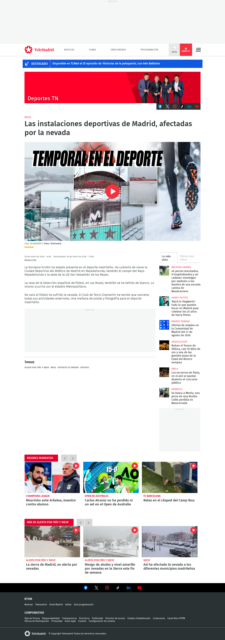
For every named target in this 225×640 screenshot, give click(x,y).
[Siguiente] (73, 458)
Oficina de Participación (36, 621)
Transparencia (69, 618)
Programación (149, 49)
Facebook (160, 106)
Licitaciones (159, 618)
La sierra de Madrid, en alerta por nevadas (51, 566)
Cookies (82, 621)
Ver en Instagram (107, 588)
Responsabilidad (51, 618)
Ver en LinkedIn (129, 588)
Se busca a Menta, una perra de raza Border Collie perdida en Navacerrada (164, 392)
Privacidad (56, 621)
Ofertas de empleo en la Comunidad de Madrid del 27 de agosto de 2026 (164, 325)
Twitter (167, 106)
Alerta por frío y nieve (36, 368)
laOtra (68, 604)
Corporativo (34, 612)
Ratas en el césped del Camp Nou (169, 477)
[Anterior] (65, 458)
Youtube (197, 106)
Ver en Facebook (86, 588)
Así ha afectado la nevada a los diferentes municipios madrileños (169, 541)
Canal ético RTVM (176, 618)
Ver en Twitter (96, 588)
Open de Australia (96, 496)
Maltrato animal (181, 267)
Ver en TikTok (118, 588)
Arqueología (179, 341)
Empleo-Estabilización (139, 618)
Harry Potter (179, 297)
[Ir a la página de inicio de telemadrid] (39, 50)
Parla (174, 369)
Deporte (84, 368)
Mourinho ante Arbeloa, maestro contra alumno (52, 477)
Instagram (174, 106)
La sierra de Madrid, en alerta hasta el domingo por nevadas (52, 541)
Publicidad (97, 618)
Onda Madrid (118, 49)
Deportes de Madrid (68, 368)
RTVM (28, 599)
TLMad (92, 49)
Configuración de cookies (102, 621)
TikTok (182, 106)
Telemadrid (41, 604)
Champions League (38, 496)
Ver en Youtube (139, 588)
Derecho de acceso (115, 618)
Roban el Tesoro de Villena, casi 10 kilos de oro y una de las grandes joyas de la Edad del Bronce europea (164, 345)
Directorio (84, 618)
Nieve (27, 117)
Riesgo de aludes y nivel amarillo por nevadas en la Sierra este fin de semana (111, 541)
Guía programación (84, 604)
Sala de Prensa (32, 618)
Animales (176, 389)
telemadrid (35, 633)
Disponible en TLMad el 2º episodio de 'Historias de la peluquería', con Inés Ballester (106, 63)
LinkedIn (189, 106)
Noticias (69, 49)
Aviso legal (70, 621)
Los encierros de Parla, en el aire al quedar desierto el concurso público (164, 372)
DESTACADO (39, 63)
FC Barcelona (152, 496)
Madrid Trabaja (180, 321)
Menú (198, 50)
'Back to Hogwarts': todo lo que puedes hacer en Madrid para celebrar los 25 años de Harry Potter (164, 301)
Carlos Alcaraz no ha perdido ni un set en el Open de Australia (111, 477)
